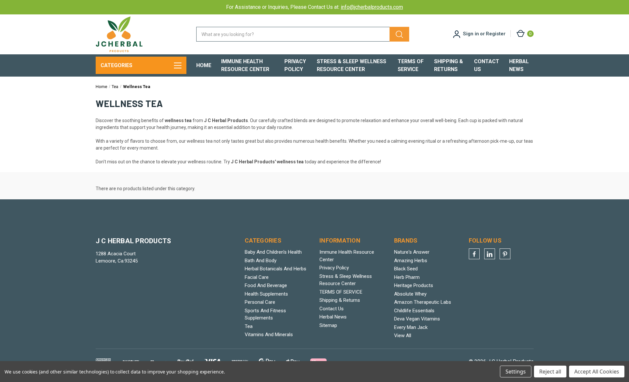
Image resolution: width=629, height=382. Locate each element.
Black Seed (406, 269)
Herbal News (519, 65)
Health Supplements (266, 294)
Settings (515, 371)
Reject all (550, 371)
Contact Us (486, 65)
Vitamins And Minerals (269, 334)
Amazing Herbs (410, 261)
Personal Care (260, 302)
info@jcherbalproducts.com (372, 7)
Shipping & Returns (448, 65)
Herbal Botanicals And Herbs (275, 269)
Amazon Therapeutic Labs (422, 302)
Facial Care (257, 277)
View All (402, 335)
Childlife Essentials (414, 311)
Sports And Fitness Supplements (265, 314)
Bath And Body (260, 261)
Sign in (471, 34)
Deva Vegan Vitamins (417, 319)
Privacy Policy (295, 65)
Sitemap (328, 325)
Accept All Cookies (596, 371)
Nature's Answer (411, 252)
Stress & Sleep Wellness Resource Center (351, 65)
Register (495, 34)
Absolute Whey (410, 294)
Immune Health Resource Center (245, 65)
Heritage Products (413, 285)
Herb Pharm (407, 277)
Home (203, 65)
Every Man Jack (411, 327)
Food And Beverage (266, 285)
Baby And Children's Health (273, 252)
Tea (249, 326)
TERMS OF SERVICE (411, 65)
